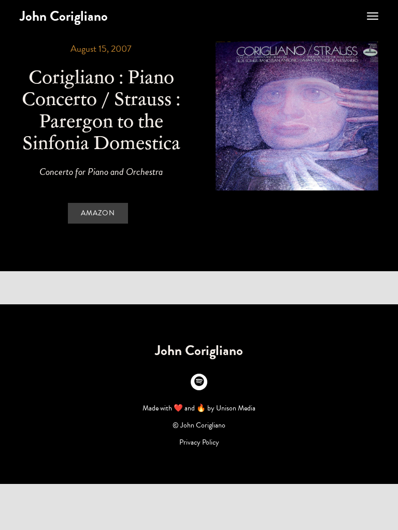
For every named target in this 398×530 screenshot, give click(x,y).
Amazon (98, 213)
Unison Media (235, 408)
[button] (373, 16)
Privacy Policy (199, 442)
